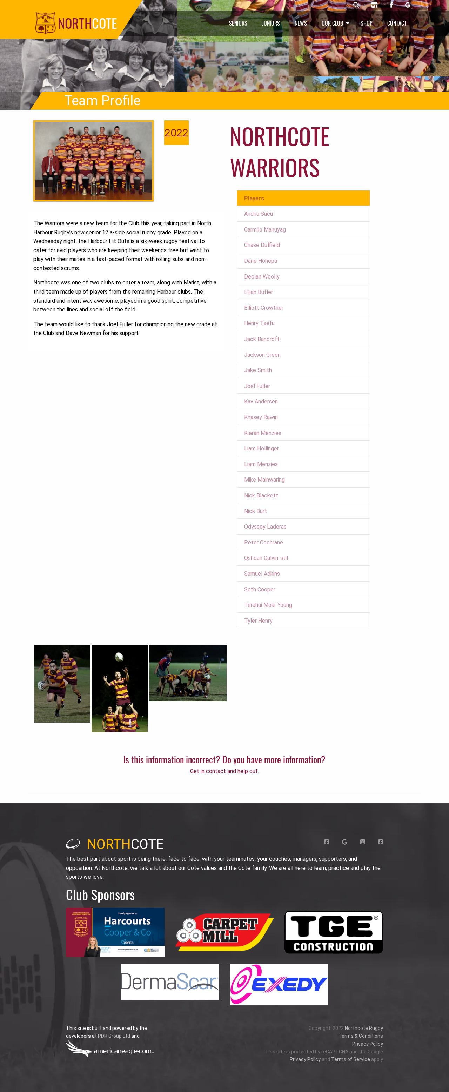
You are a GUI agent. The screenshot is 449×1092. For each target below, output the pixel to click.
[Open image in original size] (115, 932)
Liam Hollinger (261, 448)
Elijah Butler (258, 292)
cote (125, 844)
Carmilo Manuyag (265, 229)
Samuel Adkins (262, 573)
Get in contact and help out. (224, 771)
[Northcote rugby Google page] (407, 5)
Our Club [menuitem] (332, 23)
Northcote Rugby (364, 1028)
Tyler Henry (258, 620)
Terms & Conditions (361, 1036)
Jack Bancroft (262, 339)
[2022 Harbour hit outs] (93, 161)
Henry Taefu (259, 323)
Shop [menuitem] (367, 23)
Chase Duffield (262, 245)
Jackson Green (262, 354)
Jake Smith (258, 370)
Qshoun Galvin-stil (266, 558)
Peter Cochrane (263, 542)
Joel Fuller (257, 386)
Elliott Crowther (263, 307)
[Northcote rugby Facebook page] (391, 5)
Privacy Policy (367, 1044)
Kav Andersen (261, 401)
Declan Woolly (262, 276)
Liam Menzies (261, 464)
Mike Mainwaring (264, 479)
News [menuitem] (301, 23)
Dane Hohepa (260, 260)
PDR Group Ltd (114, 1036)
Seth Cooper (259, 589)
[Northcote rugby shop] (374, 5)
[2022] (62, 683)
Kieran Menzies (262, 433)
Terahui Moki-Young (268, 605)
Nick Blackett (261, 495)
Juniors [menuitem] (271, 23)
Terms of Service (350, 1059)
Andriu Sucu (258, 213)
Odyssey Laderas (265, 526)
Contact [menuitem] (397, 23)
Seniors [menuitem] (238, 23)
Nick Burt (255, 511)
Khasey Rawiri (261, 417)
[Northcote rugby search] (356, 5)
